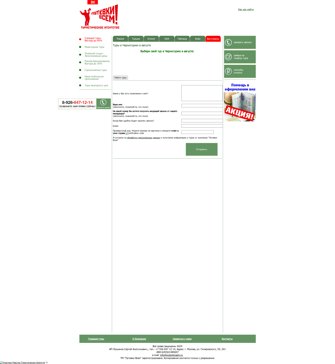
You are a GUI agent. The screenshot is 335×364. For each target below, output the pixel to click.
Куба (197, 38)
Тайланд (182, 38)
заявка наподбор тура (241, 57)
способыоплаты (238, 71)
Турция (136, 38)
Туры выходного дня (96, 85)
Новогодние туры (94, 46)
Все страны (213, 38)
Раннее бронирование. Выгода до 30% (97, 62)
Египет (151, 38)
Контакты (227, 338)
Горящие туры (96, 338)
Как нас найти (246, 9)
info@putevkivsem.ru (171, 355)
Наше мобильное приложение (94, 77)
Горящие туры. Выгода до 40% (93, 39)
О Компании (139, 338)
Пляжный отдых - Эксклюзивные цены (96, 54)
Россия (120, 38)
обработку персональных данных (143, 137)
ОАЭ (167, 38)
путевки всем (99, 16)
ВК (93, 2)
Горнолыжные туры (96, 69)
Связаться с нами (182, 338)
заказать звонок (243, 42)
